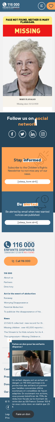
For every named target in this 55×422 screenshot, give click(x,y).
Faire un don (23, 414)
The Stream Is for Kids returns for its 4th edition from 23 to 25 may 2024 (24, 332)
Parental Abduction (13, 307)
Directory (8, 286)
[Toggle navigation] (41, 6)
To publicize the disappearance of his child (22, 311)
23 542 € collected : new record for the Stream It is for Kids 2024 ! (24, 323)
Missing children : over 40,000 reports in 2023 (24, 327)
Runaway (8, 298)
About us (8, 277)
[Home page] (11, 6)
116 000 (8, 273)
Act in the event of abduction (20, 293)
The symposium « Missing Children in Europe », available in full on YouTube (22, 336)
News (7, 318)
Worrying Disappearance (16, 302)
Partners (8, 282)
